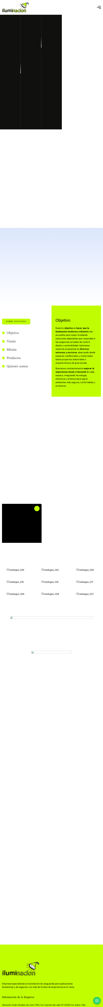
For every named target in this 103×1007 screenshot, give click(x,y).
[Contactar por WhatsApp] (97, 1000)
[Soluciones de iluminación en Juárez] (16, 7)
